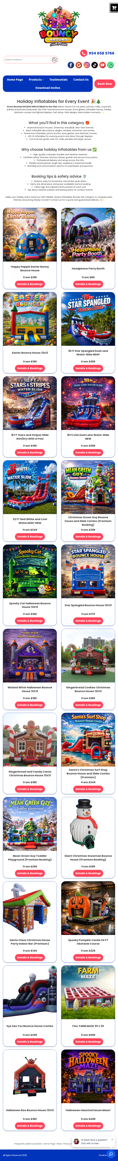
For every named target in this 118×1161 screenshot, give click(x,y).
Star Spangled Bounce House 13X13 (88, 605)
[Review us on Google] (79, 64)
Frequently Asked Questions (28, 1143)
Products (35, 80)
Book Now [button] (104, 84)
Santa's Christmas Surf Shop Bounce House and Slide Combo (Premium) (88, 773)
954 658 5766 (101, 53)
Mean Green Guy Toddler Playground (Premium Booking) (30, 857)
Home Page (15, 80)
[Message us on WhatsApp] (110, 64)
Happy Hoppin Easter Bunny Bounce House (30, 268)
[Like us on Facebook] (71, 64)
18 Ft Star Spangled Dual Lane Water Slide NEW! (88, 352)
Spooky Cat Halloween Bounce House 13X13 (30, 605)
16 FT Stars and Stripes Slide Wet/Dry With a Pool (30, 436)
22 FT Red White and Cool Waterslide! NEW (30, 521)
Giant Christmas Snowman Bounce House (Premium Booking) (88, 857)
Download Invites (47, 88)
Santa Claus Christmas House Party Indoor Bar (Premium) (30, 942)
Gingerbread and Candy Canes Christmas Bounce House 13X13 (29, 773)
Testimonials (58, 80)
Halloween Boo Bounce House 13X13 (30, 1110)
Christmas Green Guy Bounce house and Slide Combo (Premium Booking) (88, 520)
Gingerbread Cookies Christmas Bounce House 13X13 (88, 689)
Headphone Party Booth (88, 268)
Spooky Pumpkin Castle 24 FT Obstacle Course (88, 942)
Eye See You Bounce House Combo (30, 1026)
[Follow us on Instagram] (86, 64)
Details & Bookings (30, 284)
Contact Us (81, 80)
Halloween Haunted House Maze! (88, 1110)
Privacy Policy (70, 1143)
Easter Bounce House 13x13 (30, 353)
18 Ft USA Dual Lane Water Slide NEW (88, 436)
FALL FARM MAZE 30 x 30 (88, 1026)
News (59, 1143)
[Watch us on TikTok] (94, 64)
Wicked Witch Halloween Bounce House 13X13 (30, 689)
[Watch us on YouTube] (102, 64)
